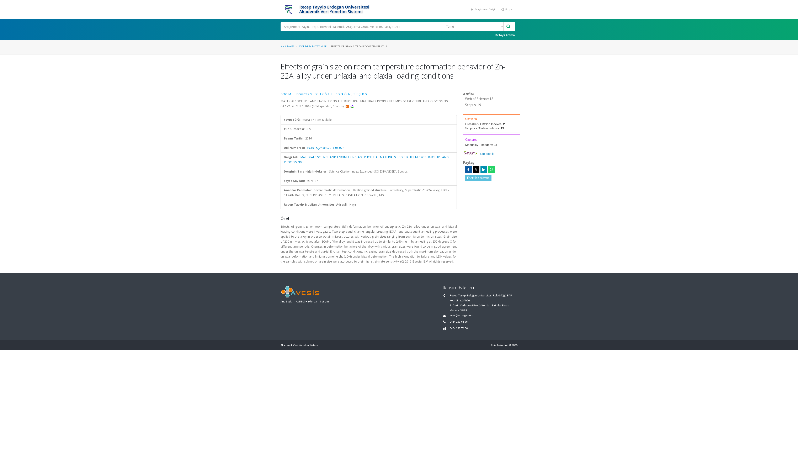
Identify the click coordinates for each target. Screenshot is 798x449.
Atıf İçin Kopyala (479, 178)
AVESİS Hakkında (306, 301)
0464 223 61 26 (459, 321)
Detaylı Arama (505, 35)
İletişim (324, 301)
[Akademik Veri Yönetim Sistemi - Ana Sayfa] (289, 9)
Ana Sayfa (287, 46)
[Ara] (508, 26)
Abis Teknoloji (499, 345)
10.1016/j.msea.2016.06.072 (325, 148)
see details (487, 154)
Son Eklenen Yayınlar (312, 46)
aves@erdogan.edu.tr (463, 315)
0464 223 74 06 (459, 328)
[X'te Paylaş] (476, 169)
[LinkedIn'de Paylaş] (483, 169)
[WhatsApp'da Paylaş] (491, 169)
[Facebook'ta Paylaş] (468, 169)
